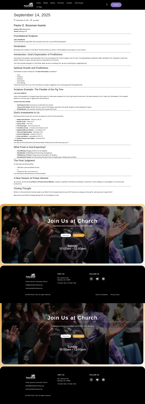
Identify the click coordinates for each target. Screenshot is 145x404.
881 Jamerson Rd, (63, 278)
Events (52, 3)
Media (45, 3)
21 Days (39, 7)
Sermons (61, 3)
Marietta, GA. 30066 (63, 280)
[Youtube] (97, 380)
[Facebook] (103, 380)
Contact (69, 3)
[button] (107, 4)
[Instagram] (91, 380)
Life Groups (79, 3)
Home (38, 3)
